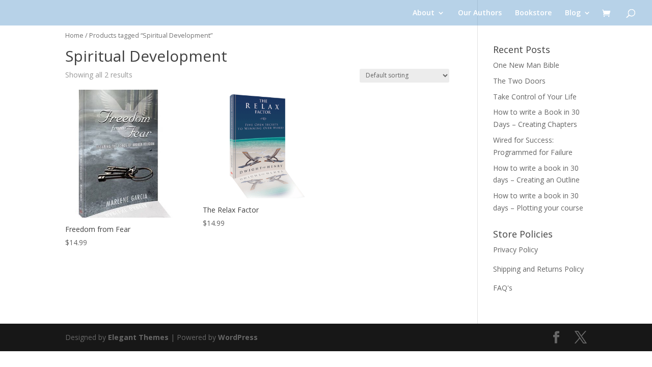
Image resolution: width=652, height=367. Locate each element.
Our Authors (480, 13)
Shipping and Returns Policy (538, 269)
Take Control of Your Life (535, 96)
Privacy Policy (515, 249)
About (423, 13)
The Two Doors (519, 81)
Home (74, 35)
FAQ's (502, 288)
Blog (573, 13)
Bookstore (533, 13)
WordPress (238, 337)
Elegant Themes (138, 337)
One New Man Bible (526, 65)
